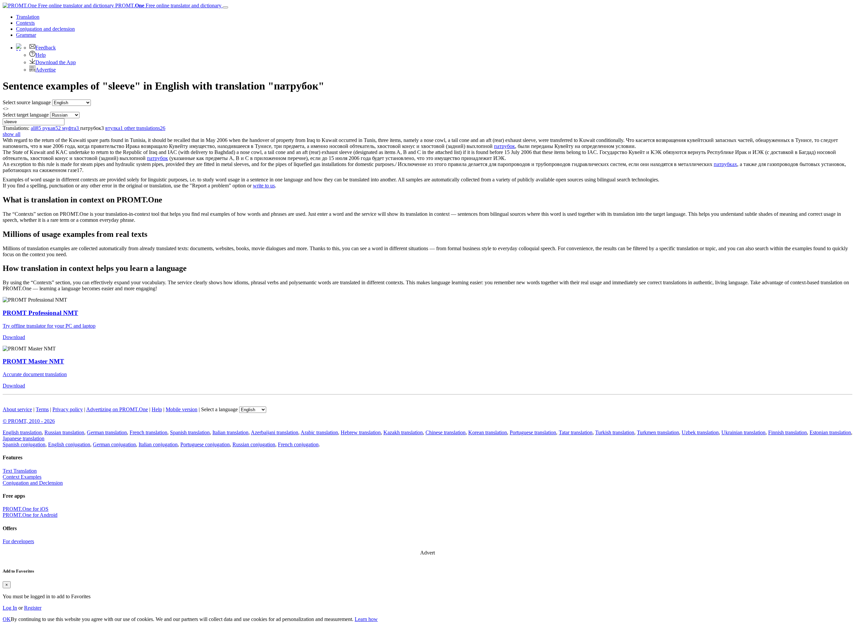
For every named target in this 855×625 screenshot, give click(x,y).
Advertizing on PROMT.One (117, 409)
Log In (10, 608)
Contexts (25, 23)
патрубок (504, 146)
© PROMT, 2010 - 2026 (29, 421)
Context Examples (22, 477)
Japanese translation (23, 438)
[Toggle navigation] (225, 7)
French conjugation (298, 444)
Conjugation (45, 29)
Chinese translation (445, 432)
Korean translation (487, 432)
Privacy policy (67, 409)
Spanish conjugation (24, 444)
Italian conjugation (158, 444)
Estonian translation (830, 432)
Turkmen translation (658, 432)
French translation (148, 432)
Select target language (26, 115)
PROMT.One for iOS (25, 509)
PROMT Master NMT (33, 361)
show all (11, 134)
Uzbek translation (700, 432)
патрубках (725, 164)
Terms (42, 409)
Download (14, 337)
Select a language (219, 409)
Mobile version (181, 409)
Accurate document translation (35, 374)
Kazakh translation (403, 432)
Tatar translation (575, 432)
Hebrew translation (361, 432)
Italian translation (230, 432)
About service (17, 409)
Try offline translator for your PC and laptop (49, 326)
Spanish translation (190, 432)
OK (7, 619)
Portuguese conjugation (205, 444)
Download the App (55, 62)
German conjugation (114, 444)
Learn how (366, 619)
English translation (22, 432)
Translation (27, 17)
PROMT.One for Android (30, 515)
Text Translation (20, 471)
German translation (107, 432)
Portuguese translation (533, 432)
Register (32, 608)
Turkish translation (614, 432)
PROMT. (167, 5)
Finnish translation (787, 432)
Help (40, 55)
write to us (264, 185)
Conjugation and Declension (33, 483)
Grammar (26, 35)
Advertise (45, 69)
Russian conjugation (253, 444)
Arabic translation (319, 432)
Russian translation (64, 432)
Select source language (27, 102)
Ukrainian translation (743, 432)
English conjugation (69, 444)
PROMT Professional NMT (40, 312)
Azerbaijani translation (274, 432)
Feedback (45, 47)
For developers (18, 541)
